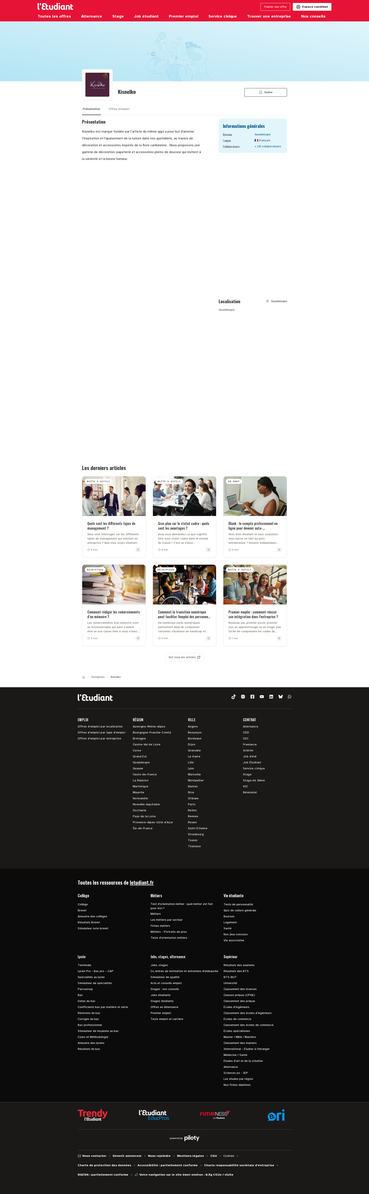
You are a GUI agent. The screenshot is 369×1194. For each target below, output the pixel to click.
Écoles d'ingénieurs (236, 1007)
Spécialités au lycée (91, 977)
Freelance (250, 744)
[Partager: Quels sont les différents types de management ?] (138, 549)
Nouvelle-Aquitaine (146, 804)
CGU (213, 1156)
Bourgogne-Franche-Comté (152, 732)
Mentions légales (190, 1156)
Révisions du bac (89, 1013)
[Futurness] (215, 1115)
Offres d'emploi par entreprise (99, 738)
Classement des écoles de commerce (249, 1025)
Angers (193, 726)
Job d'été (250, 756)
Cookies (228, 1156)
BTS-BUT (230, 977)
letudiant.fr (142, 882)
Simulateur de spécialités (95, 983)
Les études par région (238, 1079)
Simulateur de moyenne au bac (98, 1031)
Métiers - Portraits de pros (169, 932)
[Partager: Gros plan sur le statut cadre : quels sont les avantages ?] (208, 549)
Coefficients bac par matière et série (103, 1007)
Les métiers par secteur (167, 920)
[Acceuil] (83, 676)
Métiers (156, 914)
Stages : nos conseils (165, 989)
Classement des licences (240, 989)
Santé (227, 928)
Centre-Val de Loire (147, 744)
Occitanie (139, 810)
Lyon (191, 768)
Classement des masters (240, 1043)
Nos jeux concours (236, 934)
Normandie (140, 798)
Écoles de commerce (237, 1019)
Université (230, 983)
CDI (245, 738)
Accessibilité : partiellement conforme (168, 1165)
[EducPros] (154, 1115)
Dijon (191, 744)
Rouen (192, 822)
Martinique (140, 786)
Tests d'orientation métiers (169, 938)
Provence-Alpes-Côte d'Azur (153, 822)
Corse (137, 750)
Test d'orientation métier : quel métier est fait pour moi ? (182, 906)
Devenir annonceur (127, 1156)
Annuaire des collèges (92, 916)
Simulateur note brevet (93, 928)
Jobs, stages (159, 965)
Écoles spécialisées (237, 1031)
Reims (192, 810)
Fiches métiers (160, 926)
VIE (245, 786)
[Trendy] (93, 1115)
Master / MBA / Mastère (240, 1037)
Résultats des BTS (236, 971)
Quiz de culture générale (240, 910)
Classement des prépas (239, 1001)
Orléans (193, 798)
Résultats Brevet (89, 922)
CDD (246, 732)
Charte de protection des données (104, 1165)
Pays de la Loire (144, 816)
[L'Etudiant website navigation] (55, 7)
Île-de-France (142, 828)
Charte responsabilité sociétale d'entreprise (239, 1165)
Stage (247, 774)
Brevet (82, 910)
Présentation (91, 109)
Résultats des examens (239, 965)
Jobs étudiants (161, 995)
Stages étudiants (162, 1001)
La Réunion (140, 780)
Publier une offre (275, 7)
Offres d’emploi (119, 109)
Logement (230, 922)
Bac (80, 995)
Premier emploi (161, 1013)
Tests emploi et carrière (167, 1019)
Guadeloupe (141, 762)
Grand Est (140, 756)
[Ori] (276, 1115)
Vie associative (234, 940)
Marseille (194, 774)
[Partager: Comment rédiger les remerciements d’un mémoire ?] (138, 638)
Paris (191, 804)
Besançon (195, 732)
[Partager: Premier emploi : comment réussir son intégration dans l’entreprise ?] (279, 638)
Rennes (193, 816)
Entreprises (97, 676)
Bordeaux (194, 738)
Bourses (229, 916)
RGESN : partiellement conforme (103, 1174)
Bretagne (139, 738)
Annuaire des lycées (91, 1043)
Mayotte (138, 792)
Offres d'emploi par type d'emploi (101, 732)
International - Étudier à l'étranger (247, 1049)
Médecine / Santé (235, 1055)
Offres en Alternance (164, 1007)
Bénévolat (250, 792)
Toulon (192, 840)
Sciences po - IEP (236, 1073)
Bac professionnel (90, 1025)
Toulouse (194, 846)
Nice (191, 792)
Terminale (84, 965)
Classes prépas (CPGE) (239, 995)
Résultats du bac (89, 1049)
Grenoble (194, 750)
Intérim (248, 750)
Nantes (193, 786)
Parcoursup (85, 989)
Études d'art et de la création (243, 1061)
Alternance (250, 726)
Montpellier (196, 780)
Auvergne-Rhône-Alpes (149, 726)
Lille (191, 762)
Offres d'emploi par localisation (100, 726)
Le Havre (194, 756)
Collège (83, 904)
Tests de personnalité (238, 904)
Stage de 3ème (254, 780)
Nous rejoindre (159, 1156)
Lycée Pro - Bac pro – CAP (95, 971)
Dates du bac (86, 1001)
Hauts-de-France (145, 774)
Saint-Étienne (197, 828)
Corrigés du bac (88, 1019)
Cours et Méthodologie (93, 1037)
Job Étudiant (252, 762)
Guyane (138, 768)
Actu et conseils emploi (166, 983)
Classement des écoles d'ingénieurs (248, 1013)
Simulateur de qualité (165, 977)
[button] (233, 696)
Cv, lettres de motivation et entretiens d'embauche (184, 971)
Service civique (254, 768)
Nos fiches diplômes (237, 1085)
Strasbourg (196, 834)
